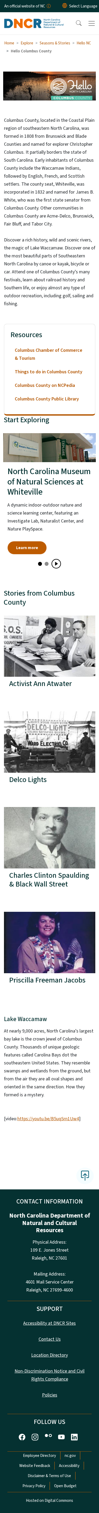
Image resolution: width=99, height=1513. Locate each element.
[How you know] (48, 6)
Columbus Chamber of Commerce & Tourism (48, 354)
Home (9, 43)
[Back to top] (85, 1176)
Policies (49, 1395)
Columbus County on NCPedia (45, 385)
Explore (27, 43)
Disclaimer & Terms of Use (49, 1476)
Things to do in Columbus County (48, 372)
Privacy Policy (33, 1486)
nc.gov (70, 1455)
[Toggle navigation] (91, 23)
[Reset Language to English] (64, 6)
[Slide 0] (40, 564)
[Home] (34, 18)
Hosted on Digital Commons (49, 1500)
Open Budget (65, 1486)
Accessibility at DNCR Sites (49, 1323)
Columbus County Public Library (47, 399)
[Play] (56, 564)
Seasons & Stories (55, 43)
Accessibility (69, 1466)
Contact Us (50, 1339)
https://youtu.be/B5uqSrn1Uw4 (48, 1118)
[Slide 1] (47, 564)
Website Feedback (34, 1466)
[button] (75, 23)
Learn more (27, 548)
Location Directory (49, 1355)
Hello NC (84, 43)
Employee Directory (39, 1455)
